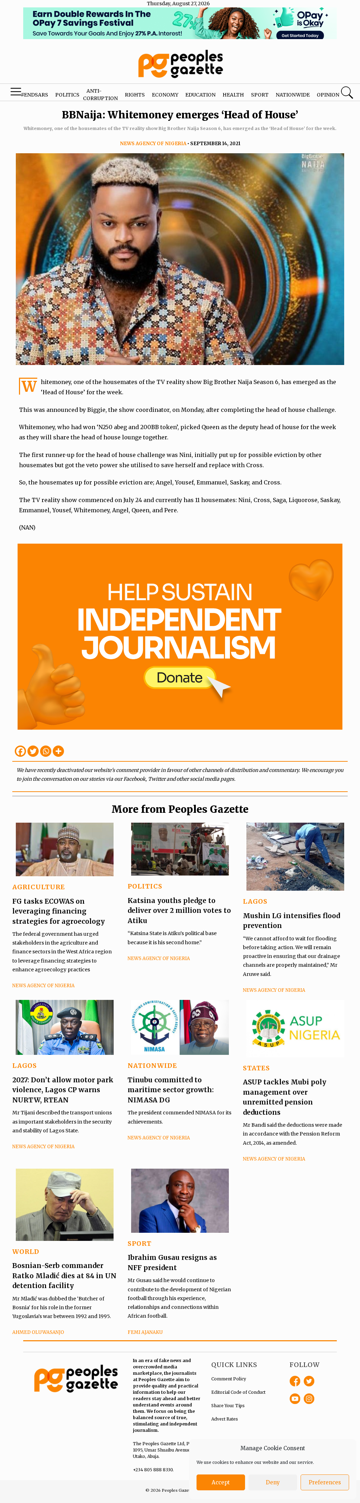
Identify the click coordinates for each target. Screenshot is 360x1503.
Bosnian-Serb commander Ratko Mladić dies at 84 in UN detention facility (64, 1275)
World (25, 1252)
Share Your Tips (228, 1405)
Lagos (255, 901)
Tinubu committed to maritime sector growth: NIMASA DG (171, 1090)
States (256, 1068)
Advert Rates (224, 1419)
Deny (273, 1482)
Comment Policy (228, 1378)
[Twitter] (33, 751)
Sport (260, 95)
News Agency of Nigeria (153, 144)
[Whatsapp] (45, 751)
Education (200, 95)
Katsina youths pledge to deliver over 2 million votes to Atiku (179, 910)
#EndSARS (34, 95)
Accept (221, 1482)
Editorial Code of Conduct (238, 1392)
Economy (165, 95)
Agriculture (38, 887)
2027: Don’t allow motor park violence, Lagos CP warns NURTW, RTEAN (63, 1090)
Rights (135, 95)
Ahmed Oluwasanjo (38, 1332)
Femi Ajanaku (145, 1332)
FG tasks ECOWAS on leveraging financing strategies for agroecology (58, 911)
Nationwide (293, 95)
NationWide (152, 1066)
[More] (58, 751)
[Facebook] (20, 751)
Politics (67, 95)
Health (233, 95)
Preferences (325, 1482)
